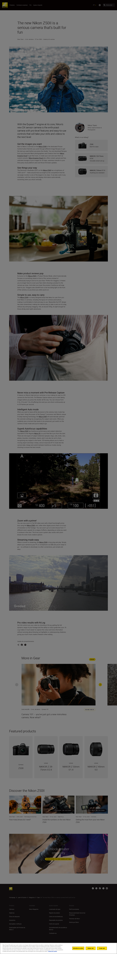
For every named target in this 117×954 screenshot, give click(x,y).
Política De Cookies (52, 951)
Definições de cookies (78, 948)
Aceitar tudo (102, 948)
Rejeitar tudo (91, 948)
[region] (58, 948)
